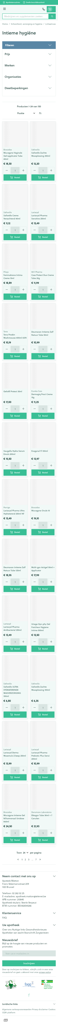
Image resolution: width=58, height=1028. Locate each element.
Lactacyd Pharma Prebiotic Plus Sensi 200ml (40, 755)
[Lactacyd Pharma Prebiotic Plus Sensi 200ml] (43, 734)
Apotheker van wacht (13, 932)
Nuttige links (18, 929)
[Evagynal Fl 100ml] (43, 435)
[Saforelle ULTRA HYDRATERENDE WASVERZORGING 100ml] (15, 668)
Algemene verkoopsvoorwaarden (17, 1009)
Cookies (51, 1009)
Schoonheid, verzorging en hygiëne (26, 24)
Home (5, 24)
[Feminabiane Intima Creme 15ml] (15, 256)
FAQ (4, 917)
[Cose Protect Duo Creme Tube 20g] (43, 256)
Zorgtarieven (42, 932)
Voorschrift (29, 932)
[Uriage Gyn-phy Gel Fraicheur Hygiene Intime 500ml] (43, 608)
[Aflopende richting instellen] (40, 113)
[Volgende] (40, 859)
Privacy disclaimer (40, 1009)
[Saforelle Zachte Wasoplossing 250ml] (43, 134)
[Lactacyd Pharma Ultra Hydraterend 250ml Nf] (15, 492)
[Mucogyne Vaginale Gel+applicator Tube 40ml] (15, 134)
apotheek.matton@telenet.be (31, 896)
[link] (19, 859)
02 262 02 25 (18, 893)
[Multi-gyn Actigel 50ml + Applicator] (43, 552)
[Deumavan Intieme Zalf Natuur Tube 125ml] (15, 552)
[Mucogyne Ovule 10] (43, 492)
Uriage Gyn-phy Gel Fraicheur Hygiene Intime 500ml (40, 627)
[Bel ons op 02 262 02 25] (43, 9)
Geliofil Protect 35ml (13, 391)
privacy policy (45, 972)
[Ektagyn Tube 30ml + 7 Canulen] (43, 797)
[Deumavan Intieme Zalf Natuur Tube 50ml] (43, 316)
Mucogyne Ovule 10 (40, 510)
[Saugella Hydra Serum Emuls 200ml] (15, 435)
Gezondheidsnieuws (36, 929)
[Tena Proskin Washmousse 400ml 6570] (15, 316)
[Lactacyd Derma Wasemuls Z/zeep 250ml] (15, 734)
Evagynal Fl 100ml (39, 451)
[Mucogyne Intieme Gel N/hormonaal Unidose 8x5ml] (15, 797)
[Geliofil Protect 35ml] (15, 376)
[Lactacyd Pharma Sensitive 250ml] (43, 197)
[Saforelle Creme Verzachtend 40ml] (15, 197)
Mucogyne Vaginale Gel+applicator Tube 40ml (13, 155)
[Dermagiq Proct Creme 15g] (43, 376)
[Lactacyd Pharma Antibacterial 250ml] (15, 608)
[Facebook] (29, 995)
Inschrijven (29, 963)
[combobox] (25, 16)
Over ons (7, 929)
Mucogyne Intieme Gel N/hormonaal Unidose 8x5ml (14, 818)
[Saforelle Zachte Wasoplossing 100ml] (43, 668)
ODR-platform (8, 1012)
